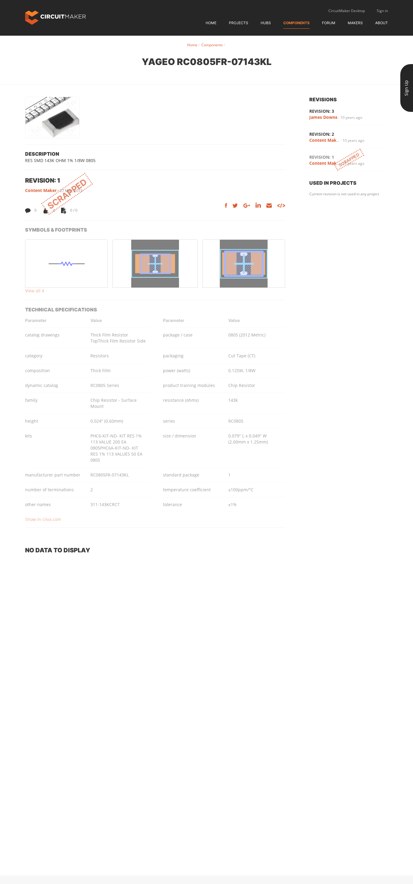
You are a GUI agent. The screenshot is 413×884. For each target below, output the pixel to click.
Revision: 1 (321, 157)
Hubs (266, 22)
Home (211, 22)
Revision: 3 (321, 111)
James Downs (323, 117)
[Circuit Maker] (55, 17)
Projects (238, 22)
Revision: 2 (321, 134)
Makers (355, 22)
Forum (328, 22)
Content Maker (41, 190)
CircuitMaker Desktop (346, 10)
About (381, 22)
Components (296, 22)
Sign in (382, 10)
